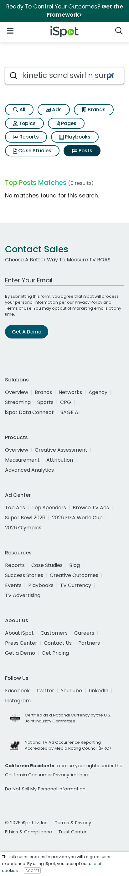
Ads (56, 109)
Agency (98, 392)
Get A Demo (26, 331)
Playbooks (77, 136)
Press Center (21, 643)
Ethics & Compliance (28, 832)
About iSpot (19, 633)
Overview (16, 392)
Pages (68, 123)
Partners (89, 643)
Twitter (45, 690)
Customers (54, 633)
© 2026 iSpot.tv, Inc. (27, 823)
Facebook (17, 690)
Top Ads (15, 507)
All (21, 109)
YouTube (71, 690)
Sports (45, 402)
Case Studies (34, 150)
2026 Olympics (23, 527)
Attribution (59, 460)
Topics (27, 123)
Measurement (22, 460)
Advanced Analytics (29, 470)
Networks (70, 392)
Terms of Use (18, 308)
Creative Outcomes (74, 575)
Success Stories (24, 575)
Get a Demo (20, 653)
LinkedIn (98, 690)
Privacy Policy (88, 302)
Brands (96, 109)
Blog (74, 565)
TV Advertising (22, 595)
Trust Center (72, 832)
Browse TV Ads (91, 507)
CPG (65, 402)
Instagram (18, 700)
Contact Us (58, 643)
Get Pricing (55, 653)
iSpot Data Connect (29, 412)
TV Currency (75, 585)
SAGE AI (70, 412)
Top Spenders (49, 507)
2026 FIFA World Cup (77, 517)
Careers (84, 633)
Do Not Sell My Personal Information (45, 789)
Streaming (18, 402)
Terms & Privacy (73, 823)
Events (13, 585)
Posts (84, 150)
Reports (28, 136)
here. (85, 775)
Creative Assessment (61, 450)
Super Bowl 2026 (25, 517)
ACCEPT (32, 870)
